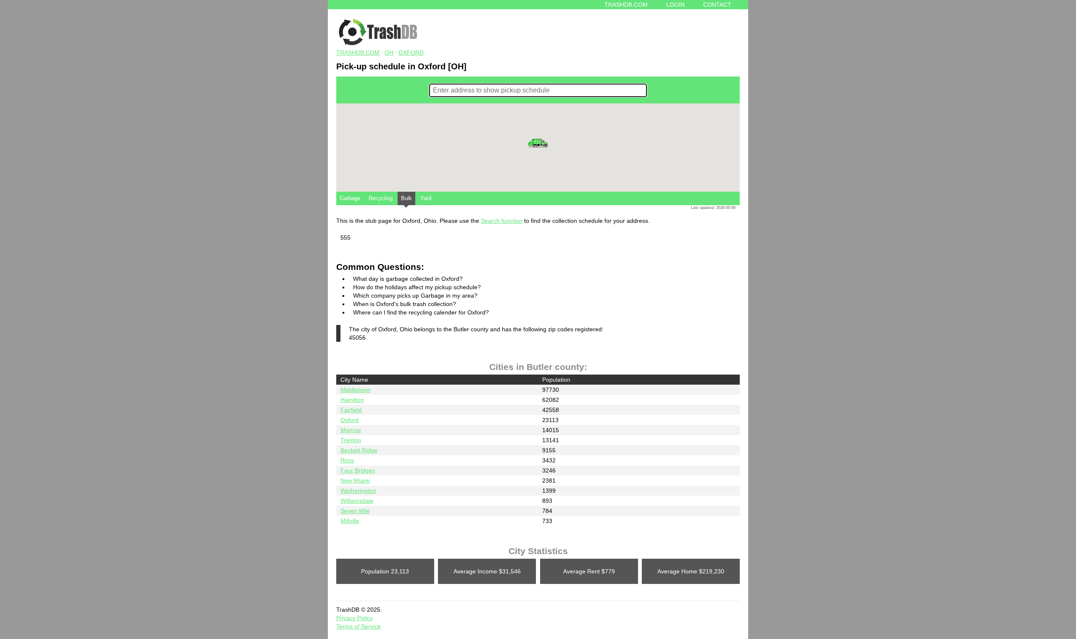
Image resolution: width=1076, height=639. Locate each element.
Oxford (411, 52)
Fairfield (351, 410)
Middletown (355, 389)
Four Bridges (357, 470)
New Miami (355, 480)
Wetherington (358, 490)
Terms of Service (358, 626)
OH (389, 52)
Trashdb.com (626, 4)
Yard (425, 198)
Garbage (350, 198)
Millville (349, 521)
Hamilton (352, 399)
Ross (347, 460)
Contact (717, 4)
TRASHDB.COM (358, 52)
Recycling (381, 198)
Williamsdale (357, 500)
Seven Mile (355, 510)
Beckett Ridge (358, 450)
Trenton (350, 440)
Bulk (406, 198)
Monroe (350, 430)
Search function (501, 220)
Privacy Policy (354, 618)
